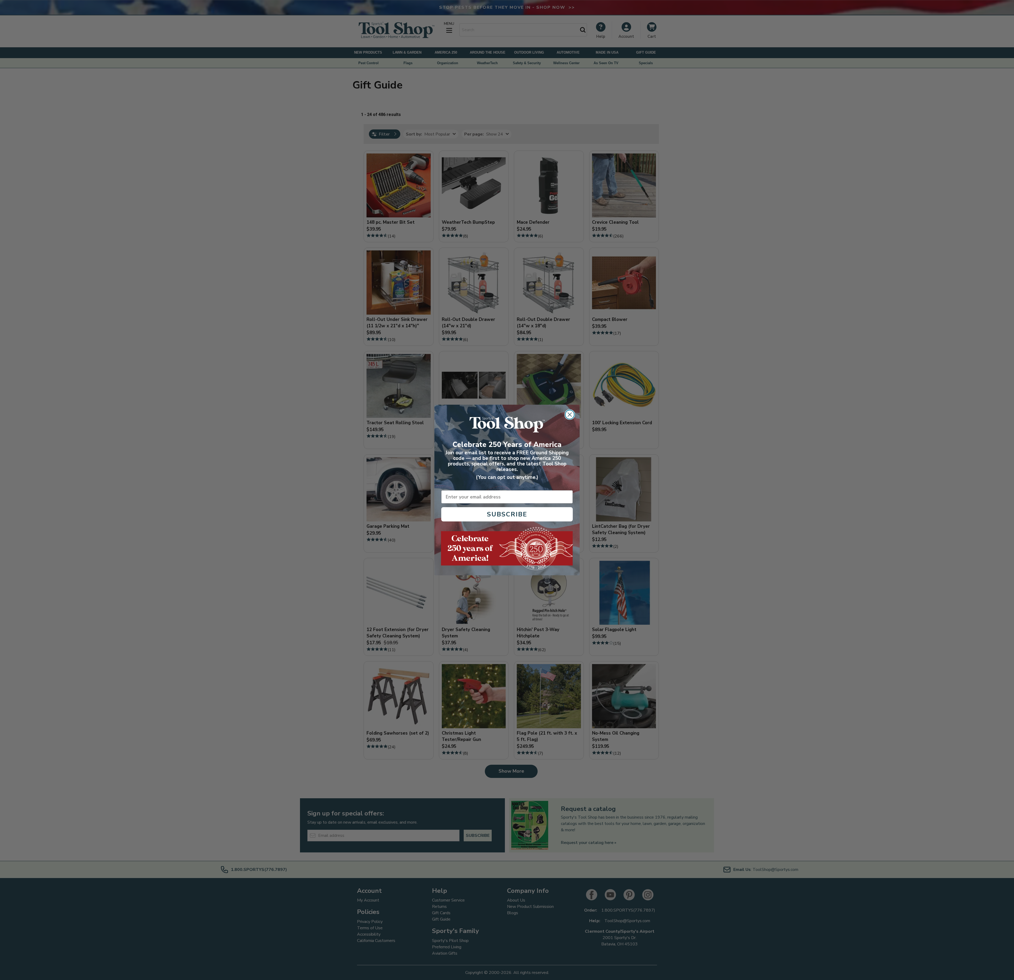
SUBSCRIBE (507, 514)
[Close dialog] (569, 414)
